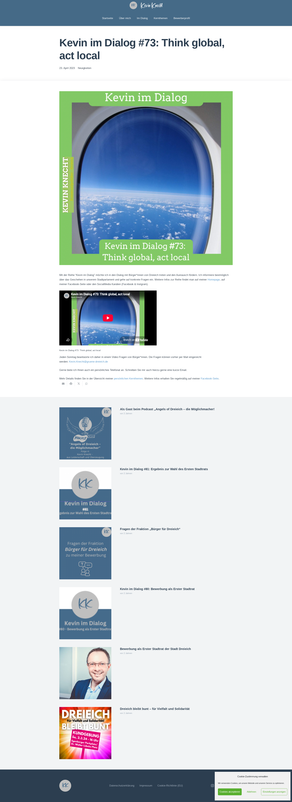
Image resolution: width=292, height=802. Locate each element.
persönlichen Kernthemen (128, 378)
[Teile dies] (71, 383)
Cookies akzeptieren (230, 791)
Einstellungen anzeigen (274, 791)
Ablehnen (251, 791)
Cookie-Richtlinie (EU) (170, 785)
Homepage (214, 279)
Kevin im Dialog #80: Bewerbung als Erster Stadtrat (157, 589)
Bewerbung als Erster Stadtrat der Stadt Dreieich (155, 649)
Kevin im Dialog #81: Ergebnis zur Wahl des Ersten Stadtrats (164, 469)
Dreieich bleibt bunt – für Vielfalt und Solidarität (155, 708)
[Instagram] (212, 785)
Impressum (145, 785)
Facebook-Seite (210, 378)
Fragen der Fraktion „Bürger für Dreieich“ (150, 529)
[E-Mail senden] (63, 383)
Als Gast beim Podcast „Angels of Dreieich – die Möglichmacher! (167, 409)
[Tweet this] (79, 383)
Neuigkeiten (84, 68)
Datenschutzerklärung (121, 785)
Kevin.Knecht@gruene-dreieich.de (88, 361)
